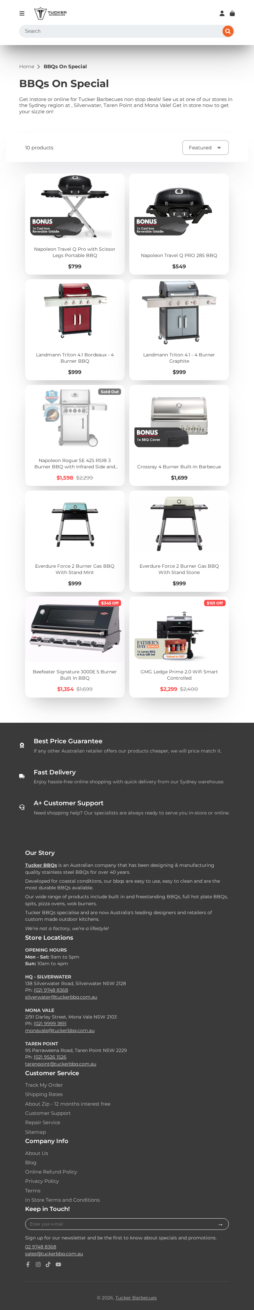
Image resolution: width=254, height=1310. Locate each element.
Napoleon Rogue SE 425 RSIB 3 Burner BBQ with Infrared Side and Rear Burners (75, 435)
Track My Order (44, 1085)
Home (26, 67)
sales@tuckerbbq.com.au (54, 1254)
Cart (232, 13)
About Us (36, 1153)
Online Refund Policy (51, 1172)
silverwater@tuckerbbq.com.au (61, 997)
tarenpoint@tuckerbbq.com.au (60, 1064)
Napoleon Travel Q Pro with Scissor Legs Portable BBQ (75, 224)
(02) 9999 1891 (50, 1023)
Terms (32, 1191)
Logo (50, 13)
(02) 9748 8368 (51, 990)
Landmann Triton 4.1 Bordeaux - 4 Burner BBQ (75, 329)
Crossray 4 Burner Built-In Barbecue (179, 435)
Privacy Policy (42, 1181)
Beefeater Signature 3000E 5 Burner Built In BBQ (75, 647)
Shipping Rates (44, 1094)
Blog (30, 1163)
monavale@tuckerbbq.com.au (60, 1030)
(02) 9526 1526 (50, 1057)
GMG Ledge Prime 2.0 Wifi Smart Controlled (179, 647)
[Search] (228, 31)
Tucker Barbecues (136, 1298)
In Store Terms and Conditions (62, 1200)
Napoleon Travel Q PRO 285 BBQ (179, 224)
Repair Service (42, 1123)
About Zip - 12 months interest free (67, 1104)
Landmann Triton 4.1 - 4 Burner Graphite (179, 329)
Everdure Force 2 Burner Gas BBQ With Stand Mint (75, 541)
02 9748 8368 (40, 1247)
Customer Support (48, 1113)
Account (222, 13)
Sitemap (35, 1132)
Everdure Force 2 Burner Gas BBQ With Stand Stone (179, 541)
